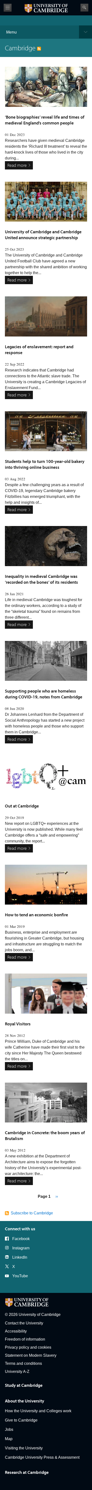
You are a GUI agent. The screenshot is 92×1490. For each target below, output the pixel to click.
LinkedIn (19, 1257)
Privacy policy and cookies (28, 1347)
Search (84, 7)
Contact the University (24, 1323)
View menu (8, 8)
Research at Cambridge (27, 1472)
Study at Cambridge (23, 1385)
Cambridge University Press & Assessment (42, 1457)
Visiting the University (24, 1448)
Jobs (9, 1429)
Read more (17, 165)
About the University (24, 1401)
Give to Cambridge (21, 1420)
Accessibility (16, 1331)
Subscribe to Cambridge (32, 1213)
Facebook (21, 1239)
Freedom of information (25, 1339)
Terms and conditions (23, 1363)
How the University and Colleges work (38, 1411)
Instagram (20, 1248)
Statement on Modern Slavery (30, 1355)
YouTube (20, 1276)
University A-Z (17, 1371)
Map (9, 1439)
